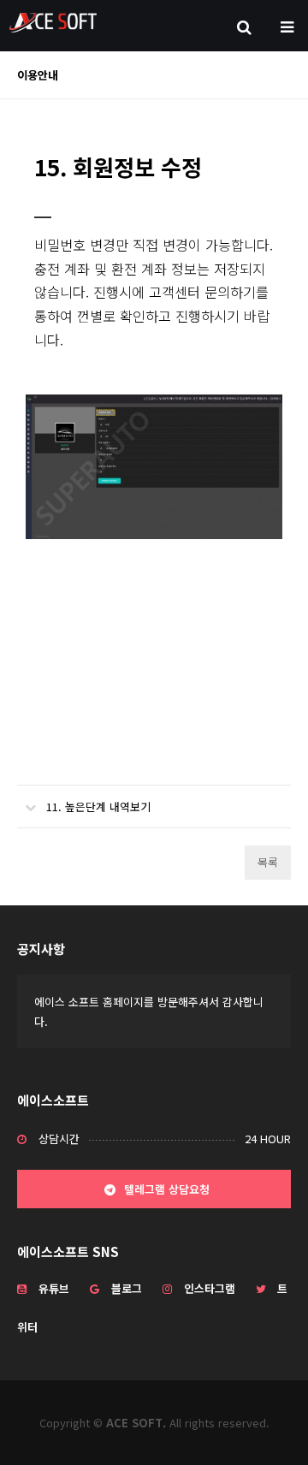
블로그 (126, 1288)
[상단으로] (269, 1426)
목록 (268, 862)
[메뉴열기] (286, 25)
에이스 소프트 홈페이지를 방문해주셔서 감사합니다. (149, 1011)
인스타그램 (209, 1288)
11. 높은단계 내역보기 (98, 806)
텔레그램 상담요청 (165, 1189)
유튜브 (53, 1288)
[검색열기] (243, 25)
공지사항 (41, 949)
